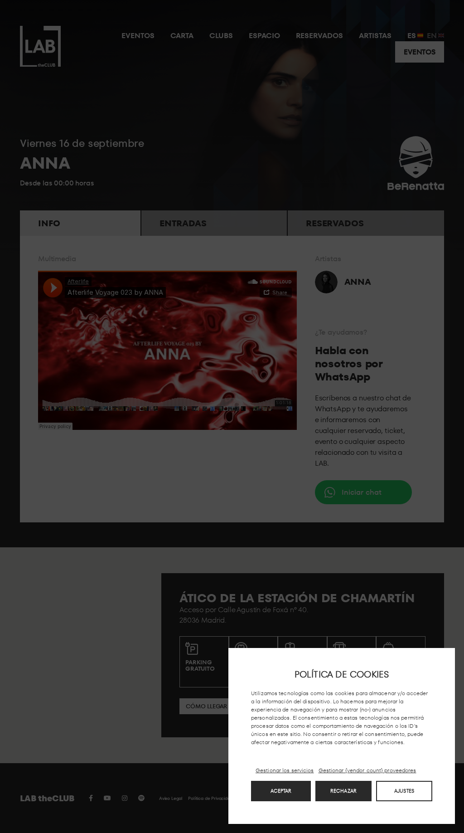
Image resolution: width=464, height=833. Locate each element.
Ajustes (404, 790)
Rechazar (343, 790)
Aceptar (281, 790)
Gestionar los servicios (285, 770)
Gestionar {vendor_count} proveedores (367, 770)
